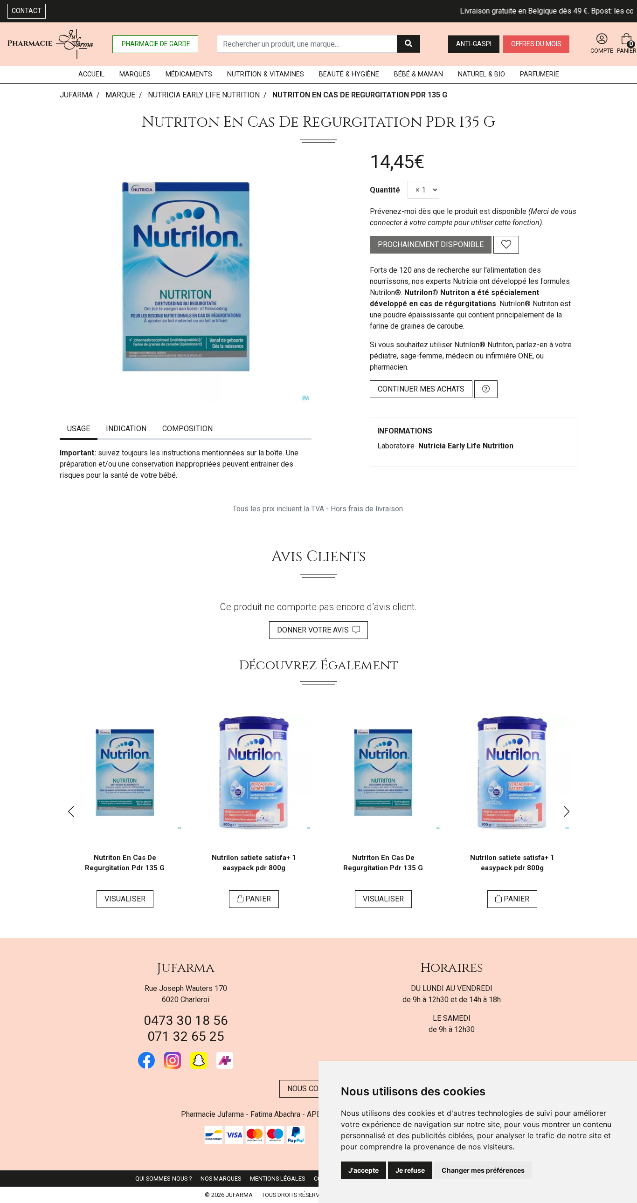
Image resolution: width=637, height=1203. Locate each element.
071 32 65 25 (185, 1036)
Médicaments (189, 74)
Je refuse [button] (410, 1170)
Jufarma (186, 967)
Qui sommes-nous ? (163, 1178)
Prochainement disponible (431, 244)
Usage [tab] (78, 428)
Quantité (385, 190)
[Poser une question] (486, 389)
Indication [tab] (126, 428)
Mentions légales (277, 1178)
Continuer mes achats (421, 389)
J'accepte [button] (363, 1170)
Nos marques (221, 1178)
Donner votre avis (315, 630)
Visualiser (124, 898)
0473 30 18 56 (186, 1020)
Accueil (91, 74)
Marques (135, 74)
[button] (70, 811)
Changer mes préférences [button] (483, 1170)
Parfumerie (539, 74)
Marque (120, 94)
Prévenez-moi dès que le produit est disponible (448, 211)
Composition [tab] (187, 428)
